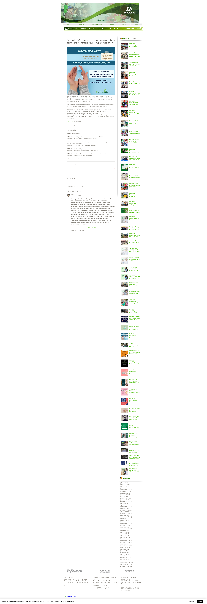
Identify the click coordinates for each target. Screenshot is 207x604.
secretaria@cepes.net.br (103, 587)
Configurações (190, 601)
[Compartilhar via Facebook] (68, 164)
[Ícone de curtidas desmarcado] (72, 230)
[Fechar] (205, 601)
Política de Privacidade (68, 601)
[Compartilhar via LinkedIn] (75, 164)
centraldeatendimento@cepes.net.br (103, 589)
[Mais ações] (114, 195)
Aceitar (200, 601)
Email (138, 28)
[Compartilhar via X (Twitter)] (72, 164)
